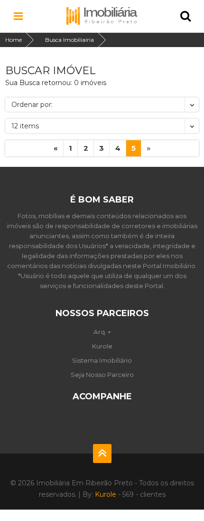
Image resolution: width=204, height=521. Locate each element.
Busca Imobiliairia (69, 39)
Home (13, 39)
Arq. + (102, 332)
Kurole (102, 346)
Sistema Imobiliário (102, 360)
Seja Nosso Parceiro (102, 374)
